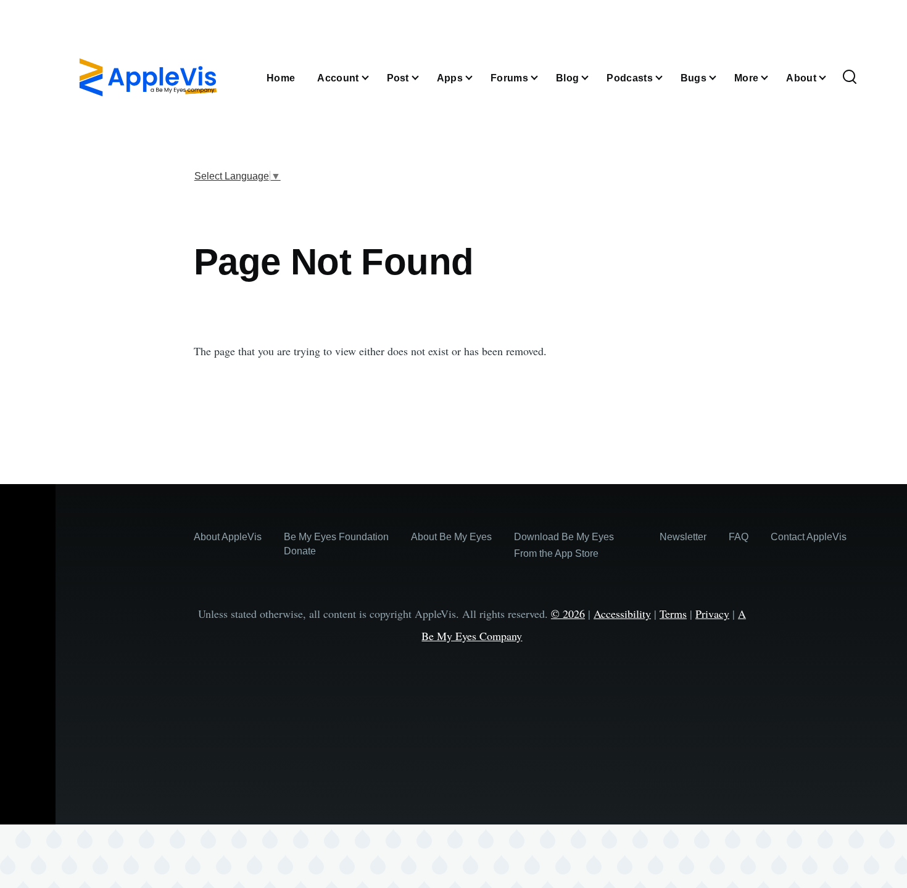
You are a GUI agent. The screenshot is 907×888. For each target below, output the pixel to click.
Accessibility (622, 613)
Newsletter (683, 537)
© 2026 (568, 613)
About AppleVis (228, 537)
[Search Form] (849, 77)
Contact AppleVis (809, 537)
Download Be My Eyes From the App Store (564, 545)
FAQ (738, 537)
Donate (300, 551)
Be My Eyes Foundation (336, 537)
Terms (673, 613)
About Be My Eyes (451, 537)
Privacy (712, 613)
